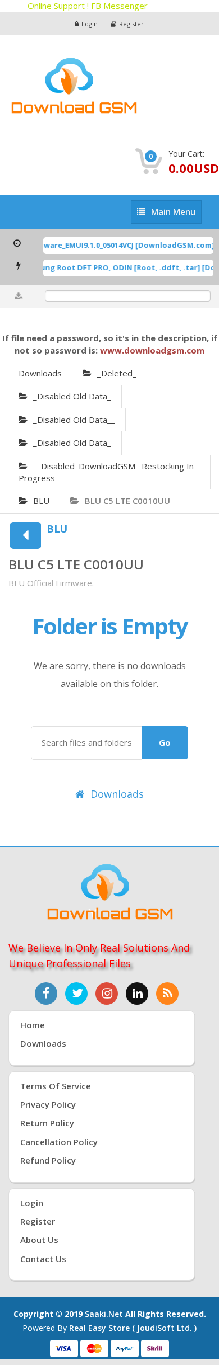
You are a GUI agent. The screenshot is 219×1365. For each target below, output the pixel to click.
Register (131, 24)
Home (32, 1024)
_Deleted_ (116, 373)
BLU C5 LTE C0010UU (127, 500)
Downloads (40, 373)
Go (165, 742)
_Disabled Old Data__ (74, 419)
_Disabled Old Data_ (72, 396)
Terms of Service (55, 1085)
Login (89, 24)
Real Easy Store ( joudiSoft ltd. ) (133, 1327)
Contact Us (43, 1258)
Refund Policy (48, 1160)
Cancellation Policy (59, 1141)
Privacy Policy (48, 1104)
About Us (39, 1239)
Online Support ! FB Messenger (88, 5)
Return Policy (47, 1122)
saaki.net (104, 1313)
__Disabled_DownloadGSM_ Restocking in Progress (106, 471)
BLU (41, 500)
